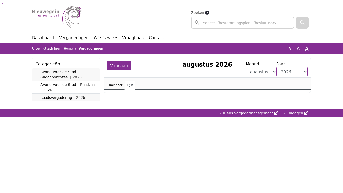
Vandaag (119, 65)
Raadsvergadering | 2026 (62, 97)
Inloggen (295, 113)
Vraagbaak (133, 37)
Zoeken (197, 12)
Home (68, 48)
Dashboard (43, 37)
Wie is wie (104, 37)
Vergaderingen (74, 37)
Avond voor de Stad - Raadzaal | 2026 (68, 87)
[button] (302, 23)
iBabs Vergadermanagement (248, 113)
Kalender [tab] (115, 85)
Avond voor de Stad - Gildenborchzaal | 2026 (61, 74)
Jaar (281, 63)
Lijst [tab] (130, 85)
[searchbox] (242, 23)
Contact (156, 37)
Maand (252, 63)
